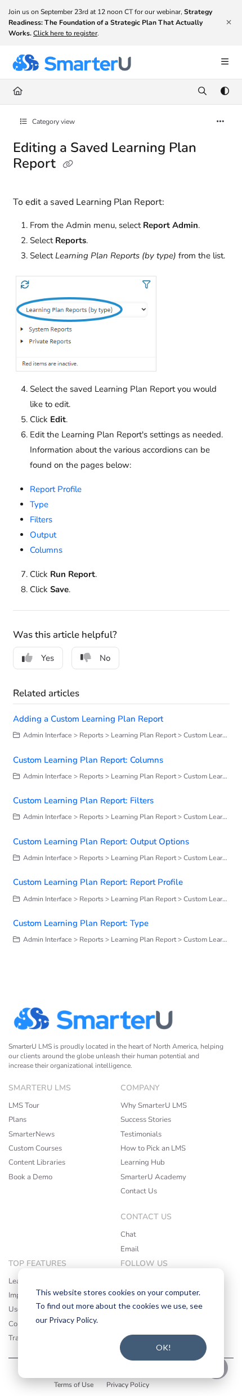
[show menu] (225, 62)
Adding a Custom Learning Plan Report (88, 718)
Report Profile (56, 489)
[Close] (228, 22)
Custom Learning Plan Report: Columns (88, 760)
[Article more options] (221, 122)
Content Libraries (36, 1162)
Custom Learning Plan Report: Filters (83, 800)
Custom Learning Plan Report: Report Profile (98, 882)
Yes (47, 658)
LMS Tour (23, 1105)
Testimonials (141, 1134)
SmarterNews (31, 1134)
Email (129, 1249)
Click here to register (65, 33)
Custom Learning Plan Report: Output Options (101, 841)
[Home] (71, 62)
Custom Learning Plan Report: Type (81, 923)
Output (43, 534)
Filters (41, 519)
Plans (17, 1120)
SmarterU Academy (153, 1177)
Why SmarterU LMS (153, 1105)
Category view (52, 121)
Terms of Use (73, 1384)
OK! (163, 1347)
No (105, 658)
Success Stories (145, 1120)
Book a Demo (30, 1177)
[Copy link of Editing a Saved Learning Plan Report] (68, 165)
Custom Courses (35, 1148)
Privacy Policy (127, 1384)
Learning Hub (142, 1162)
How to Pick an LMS (153, 1148)
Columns (46, 550)
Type (39, 504)
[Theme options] (225, 92)
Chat (128, 1234)
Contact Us (138, 1191)
